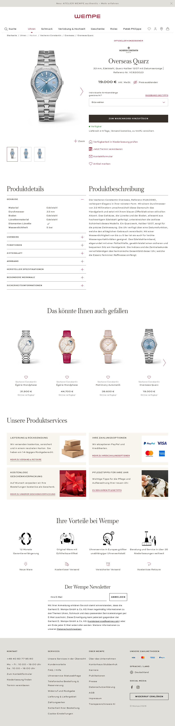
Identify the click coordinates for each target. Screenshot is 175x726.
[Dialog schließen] (172, 3)
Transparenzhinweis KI (102, 704)
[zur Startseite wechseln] (87, 16)
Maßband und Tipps (156, 95)
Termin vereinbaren (18, 685)
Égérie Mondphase (26, 385)
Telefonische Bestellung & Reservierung (63, 683)
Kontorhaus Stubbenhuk (103, 664)
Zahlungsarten (56, 702)
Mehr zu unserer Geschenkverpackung (32, 494)
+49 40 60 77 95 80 (20, 658)
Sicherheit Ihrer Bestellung (64, 708)
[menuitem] (149, 29)
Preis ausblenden (148, 82)
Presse (93, 681)
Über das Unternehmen (102, 658)
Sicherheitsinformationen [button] (24, 285)
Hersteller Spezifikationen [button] (25, 269)
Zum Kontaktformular (19, 674)
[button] (106, 149)
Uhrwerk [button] (13, 237)
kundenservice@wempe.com (103, 621)
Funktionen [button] (14, 245)
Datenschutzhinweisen (69, 629)
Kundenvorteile (57, 664)
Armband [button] (13, 261)
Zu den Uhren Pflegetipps (107, 490)
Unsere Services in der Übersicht (67, 658)
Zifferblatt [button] (14, 253)
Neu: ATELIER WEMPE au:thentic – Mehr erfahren (87, 3)
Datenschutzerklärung (102, 687)
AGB (92, 692)
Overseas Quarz (149, 385)
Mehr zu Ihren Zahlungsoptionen (111, 456)
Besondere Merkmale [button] (21, 277)
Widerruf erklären (149, 696)
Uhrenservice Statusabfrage (64, 675)
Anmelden (118, 597)
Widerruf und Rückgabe (61, 691)
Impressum (95, 698)
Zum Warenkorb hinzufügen (128, 118)
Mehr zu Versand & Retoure (26, 460)
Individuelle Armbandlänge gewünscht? (103, 94)
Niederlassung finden (19, 679)
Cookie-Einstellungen (60, 713)
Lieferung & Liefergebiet (62, 696)
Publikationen (97, 675)
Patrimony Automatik (108, 385)
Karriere (93, 670)
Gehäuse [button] (12, 199)
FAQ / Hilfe (54, 670)
